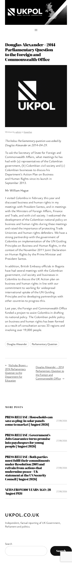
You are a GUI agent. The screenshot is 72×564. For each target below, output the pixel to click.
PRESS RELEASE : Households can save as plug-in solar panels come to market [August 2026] (29, 420)
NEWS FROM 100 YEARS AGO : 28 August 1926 (28, 491)
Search (8, 544)
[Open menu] (36, 30)
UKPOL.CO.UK (22, 515)
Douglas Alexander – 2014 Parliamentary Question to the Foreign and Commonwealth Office (50, 372)
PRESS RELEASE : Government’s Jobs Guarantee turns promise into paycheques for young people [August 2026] (27, 440)
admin (18, 131)
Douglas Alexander (17, 344)
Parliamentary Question (44, 344)
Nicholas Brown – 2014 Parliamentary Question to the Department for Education (16, 372)
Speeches (28, 131)
